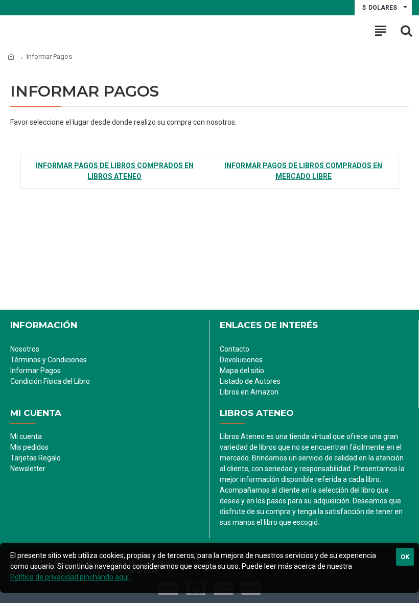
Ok (405, 557)
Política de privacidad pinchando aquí (69, 577)
